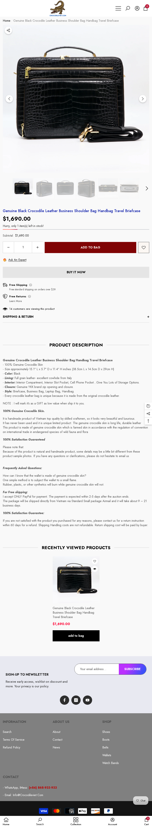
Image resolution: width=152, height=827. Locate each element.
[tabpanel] (76, 598)
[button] (127, 8)
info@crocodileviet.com (28, 795)
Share (8, 30)
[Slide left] (9, 98)
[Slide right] (142, 98)
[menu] (118, 8)
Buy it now (76, 272)
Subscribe (132, 669)
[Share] (8, 30)
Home (6, 21)
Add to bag (90, 247)
